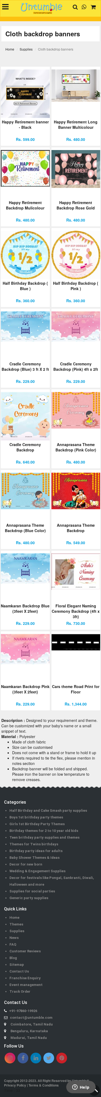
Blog (13, 958)
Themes (16, 924)
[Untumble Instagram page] (10, 1058)
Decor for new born (25, 864)
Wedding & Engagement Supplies (37, 871)
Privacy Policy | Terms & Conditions (31, 1085)
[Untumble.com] (41, 8)
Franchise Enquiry (25, 978)
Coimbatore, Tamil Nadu (32, 1024)
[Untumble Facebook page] (23, 1058)
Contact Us (19, 971)
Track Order (19, 991)
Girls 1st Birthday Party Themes (37, 824)
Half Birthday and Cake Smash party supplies (48, 810)
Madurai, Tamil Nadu (29, 1038)
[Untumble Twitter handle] (48, 1058)
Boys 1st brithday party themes (36, 817)
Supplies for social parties (32, 891)
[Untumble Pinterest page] (61, 1058)
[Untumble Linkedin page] (35, 1058)
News (14, 938)
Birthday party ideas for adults (35, 851)
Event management (26, 985)
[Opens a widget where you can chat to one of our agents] (81, 1087)
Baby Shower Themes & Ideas (34, 858)
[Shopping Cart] (91, 7)
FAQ (12, 944)
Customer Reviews (25, 951)
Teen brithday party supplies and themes (44, 837)
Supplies (16, 931)
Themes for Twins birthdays (33, 844)
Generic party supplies (28, 898)
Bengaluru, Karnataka (29, 1031)
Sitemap (16, 965)
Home (14, 918)
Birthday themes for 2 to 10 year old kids (43, 831)
